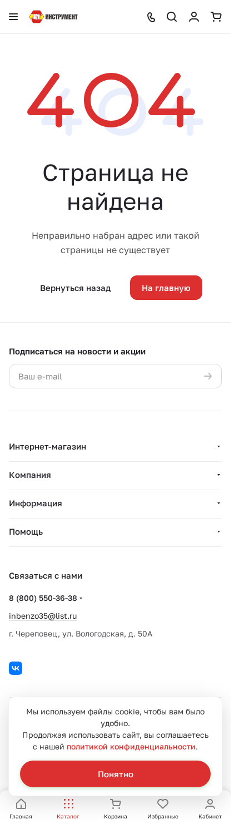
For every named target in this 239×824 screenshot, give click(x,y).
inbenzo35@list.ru (43, 615)
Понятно (115, 774)
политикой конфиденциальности (131, 746)
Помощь (26, 531)
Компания (30, 475)
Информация (35, 503)
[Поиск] (171, 16)
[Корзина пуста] (216, 16)
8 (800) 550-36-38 (43, 598)
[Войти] (194, 16)
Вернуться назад (75, 288)
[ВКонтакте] (15, 668)
